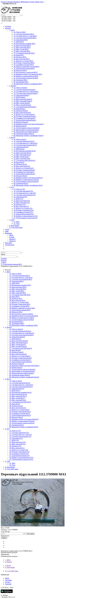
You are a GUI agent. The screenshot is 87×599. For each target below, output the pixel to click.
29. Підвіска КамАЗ (21, 111)
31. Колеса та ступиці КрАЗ (24, 168)
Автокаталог (9, 245)
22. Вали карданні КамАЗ (23, 99)
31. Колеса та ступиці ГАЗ (23, 208)
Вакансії (12, 239)
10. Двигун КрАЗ (20, 139)
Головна (8, 26)
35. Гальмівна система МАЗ (24, 65)
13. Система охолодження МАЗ (25, 38)
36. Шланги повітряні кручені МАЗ (26, 66)
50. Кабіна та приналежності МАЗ (26, 76)
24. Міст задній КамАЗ (22, 103)
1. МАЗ (12, 30)
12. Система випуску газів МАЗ (25, 36)
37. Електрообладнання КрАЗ (24, 174)
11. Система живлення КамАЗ (24, 89)
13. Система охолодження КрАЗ (25, 145)
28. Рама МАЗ (19, 55)
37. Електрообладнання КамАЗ (25, 120)
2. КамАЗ (12, 86)
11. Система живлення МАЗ (24, 34)
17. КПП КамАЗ (19, 97)
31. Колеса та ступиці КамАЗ (24, 114)
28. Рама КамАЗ (19, 109)
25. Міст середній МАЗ (22, 51)
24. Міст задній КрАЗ (21, 156)
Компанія (8, 233)
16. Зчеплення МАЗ (21, 40)
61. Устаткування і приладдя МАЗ (26, 78)
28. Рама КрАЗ (19, 162)
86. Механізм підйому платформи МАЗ (28, 84)
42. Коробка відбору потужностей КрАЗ (28, 178)
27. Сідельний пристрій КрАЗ (24, 160)
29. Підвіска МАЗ (20, 57)
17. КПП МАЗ (19, 42)
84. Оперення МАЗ (20, 80)
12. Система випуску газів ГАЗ (25, 193)
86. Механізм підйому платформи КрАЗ (28, 185)
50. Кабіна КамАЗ (20, 126)
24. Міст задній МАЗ (21, 49)
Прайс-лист (39, 2)
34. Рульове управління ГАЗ (24, 210)
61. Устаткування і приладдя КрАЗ (26, 181)
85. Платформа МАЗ (21, 82)
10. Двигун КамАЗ (20, 88)
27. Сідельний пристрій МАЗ (24, 53)
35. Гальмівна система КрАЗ (24, 172)
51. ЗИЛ (16, 222)
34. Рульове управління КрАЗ (24, 170)
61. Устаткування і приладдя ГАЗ (25, 218)
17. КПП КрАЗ (19, 149)
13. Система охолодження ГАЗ (25, 195)
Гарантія (10, 2)
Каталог (8, 28)
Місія (11, 235)
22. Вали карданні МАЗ (22, 45)
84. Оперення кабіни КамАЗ (24, 134)
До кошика (30, 534)
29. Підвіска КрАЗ (20, 164)
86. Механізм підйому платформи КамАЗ (28, 135)
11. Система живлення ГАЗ (23, 191)
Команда (12, 241)
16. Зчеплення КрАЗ (21, 147)
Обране (4, 538)
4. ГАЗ (11, 187)
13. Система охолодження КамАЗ (26, 93)
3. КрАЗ (12, 137)
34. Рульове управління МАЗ (24, 63)
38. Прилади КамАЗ (21, 122)
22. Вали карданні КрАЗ (22, 153)
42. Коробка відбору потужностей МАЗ (28, 74)
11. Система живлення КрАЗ (24, 141)
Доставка (8, 580)
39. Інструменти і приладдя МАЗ (25, 72)
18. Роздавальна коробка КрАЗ (25, 151)
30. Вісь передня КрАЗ (22, 166)
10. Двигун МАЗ (20, 32)
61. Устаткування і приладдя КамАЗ (27, 128)
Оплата (3, 2)
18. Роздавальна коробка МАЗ (24, 43)
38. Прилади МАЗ (20, 70)
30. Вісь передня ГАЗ (21, 206)
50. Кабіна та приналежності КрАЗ (26, 179)
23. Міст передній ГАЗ (22, 202)
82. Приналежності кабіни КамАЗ (26, 132)
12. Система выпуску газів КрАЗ (25, 143)
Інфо (6, 231)
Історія (11, 237)
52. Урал (17, 224)
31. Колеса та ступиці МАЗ (23, 61)
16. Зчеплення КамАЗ (21, 95)
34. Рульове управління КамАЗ (25, 116)
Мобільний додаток (27, 2)
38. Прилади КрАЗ (20, 176)
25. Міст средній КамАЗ (22, 105)
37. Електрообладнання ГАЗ (24, 214)
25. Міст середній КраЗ (22, 158)
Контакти (8, 243)
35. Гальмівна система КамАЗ (24, 118)
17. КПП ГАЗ (18, 199)
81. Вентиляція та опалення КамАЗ (26, 130)
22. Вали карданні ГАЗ (22, 201)
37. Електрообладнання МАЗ (24, 68)
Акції (7, 229)
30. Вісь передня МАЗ (21, 59)
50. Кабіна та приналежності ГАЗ (26, 216)
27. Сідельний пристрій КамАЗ (25, 107)
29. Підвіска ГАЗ (20, 204)
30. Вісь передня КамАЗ (22, 112)
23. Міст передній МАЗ (22, 47)
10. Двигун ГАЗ (19, 189)
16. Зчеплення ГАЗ (20, 197)
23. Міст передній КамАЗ (23, 101)
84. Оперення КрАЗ (21, 183)
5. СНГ (11, 220)
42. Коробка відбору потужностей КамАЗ (29, 124)
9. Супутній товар (15, 227)
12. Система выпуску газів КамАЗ (26, 91)
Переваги (16, 2)
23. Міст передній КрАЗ (22, 155)
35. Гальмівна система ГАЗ (23, 212)
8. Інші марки (14, 225)
